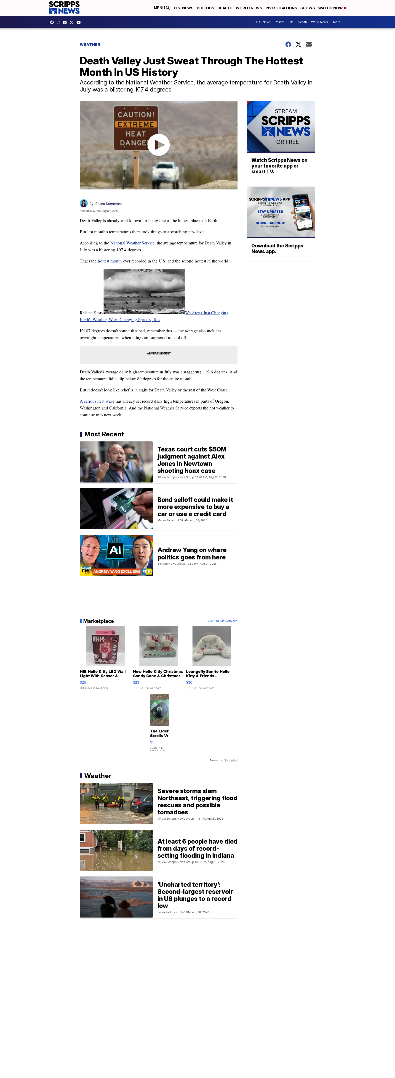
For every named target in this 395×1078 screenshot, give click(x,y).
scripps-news (66, 22)
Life (291, 22)
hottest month (110, 261)
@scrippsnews (80, 22)
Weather (90, 44)
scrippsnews (53, 22)
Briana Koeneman (109, 204)
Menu (160, 8)
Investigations (281, 8)
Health (224, 8)
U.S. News (184, 8)
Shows (307, 8)
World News (249, 8)
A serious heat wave (97, 401)
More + (338, 22)
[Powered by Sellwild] (231, 760)
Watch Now (331, 8)
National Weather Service (132, 243)
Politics (205, 8)
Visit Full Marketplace (223, 621)
